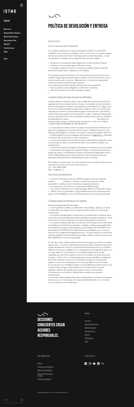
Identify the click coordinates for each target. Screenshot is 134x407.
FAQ (86, 341)
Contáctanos (89, 338)
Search (39, 363)
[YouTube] (94, 363)
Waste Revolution (90, 327)
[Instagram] (90, 363)
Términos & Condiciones (45, 367)
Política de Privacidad (44, 370)
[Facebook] (86, 363)
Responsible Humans (91, 324)
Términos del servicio (44, 379)
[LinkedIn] (98, 363)
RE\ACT (87, 334)
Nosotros (88, 321)
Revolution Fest (90, 331)
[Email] (102, 363)
